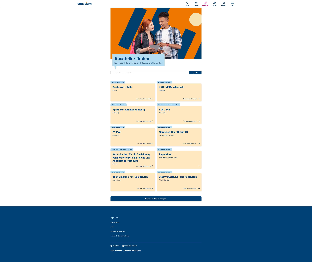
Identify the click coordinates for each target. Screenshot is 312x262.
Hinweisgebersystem (117, 231)
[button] (179, 160)
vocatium (116, 246)
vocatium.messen (130, 246)
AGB (112, 227)
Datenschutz (114, 222)
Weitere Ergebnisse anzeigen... (156, 199)
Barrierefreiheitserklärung (119, 236)
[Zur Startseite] (85, 3)
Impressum (114, 218)
